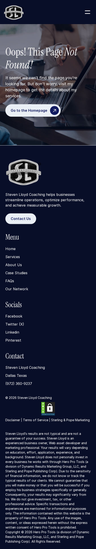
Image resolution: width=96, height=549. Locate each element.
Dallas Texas (16, 375)
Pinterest (13, 340)
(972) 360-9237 (18, 383)
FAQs (9, 281)
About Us (13, 264)
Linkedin (12, 332)
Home (10, 248)
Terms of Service (35, 420)
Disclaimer (12, 420)
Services (12, 256)
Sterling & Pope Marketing (70, 420)
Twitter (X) (14, 324)
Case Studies (16, 272)
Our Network (16, 289)
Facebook (13, 316)
